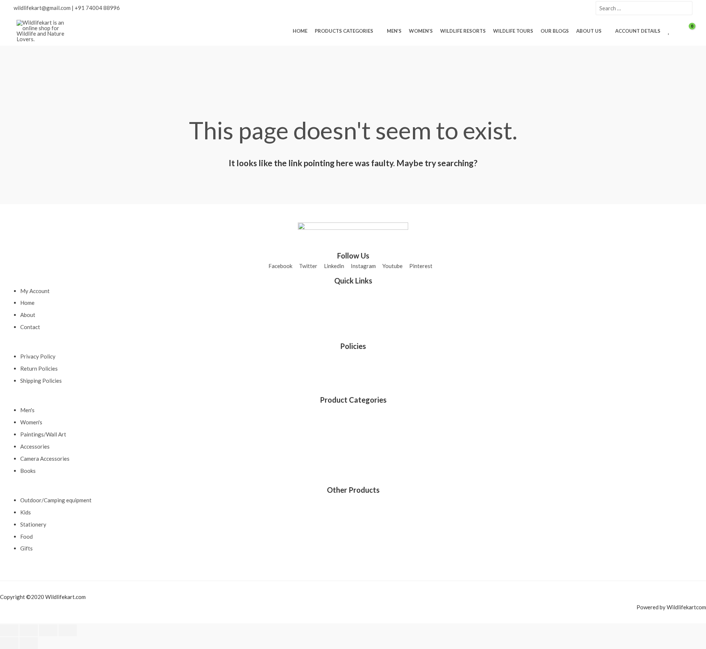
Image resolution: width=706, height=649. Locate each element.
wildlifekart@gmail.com (42, 7)
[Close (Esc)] (67, 630)
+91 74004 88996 (97, 7)
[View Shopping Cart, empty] (687, 31)
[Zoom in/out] (9, 630)
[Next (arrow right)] (28, 643)
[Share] (48, 630)
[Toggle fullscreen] (28, 630)
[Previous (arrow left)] (9, 643)
